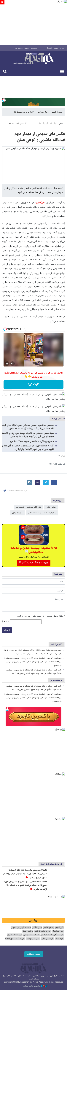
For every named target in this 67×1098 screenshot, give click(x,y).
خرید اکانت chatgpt (14, 939)
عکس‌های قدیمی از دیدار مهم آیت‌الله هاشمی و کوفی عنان (39, 137)
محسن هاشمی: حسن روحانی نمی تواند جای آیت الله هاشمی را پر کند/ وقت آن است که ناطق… (28, 427)
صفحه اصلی (56, 112)
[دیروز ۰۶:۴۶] (56, 874)
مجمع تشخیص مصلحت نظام (42, 513)
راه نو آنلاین (48, 927)
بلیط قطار (59, 939)
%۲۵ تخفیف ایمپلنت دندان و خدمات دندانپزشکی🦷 (33, 550)
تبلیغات (20, 48)
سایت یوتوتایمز (32, 939)
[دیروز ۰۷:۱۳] (56, 885)
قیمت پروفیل (47, 939)
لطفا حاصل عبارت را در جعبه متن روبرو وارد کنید (41, 616)
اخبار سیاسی (43, 112)
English (49, 48)
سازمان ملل (17, 513)
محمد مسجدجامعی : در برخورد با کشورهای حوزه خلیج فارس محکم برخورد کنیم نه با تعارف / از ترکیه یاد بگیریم (25, 885)
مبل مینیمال (57, 931)
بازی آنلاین (37, 927)
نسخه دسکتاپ (33, 954)
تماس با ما (34, 48)
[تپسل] (4, 100)
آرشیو (15, 48)
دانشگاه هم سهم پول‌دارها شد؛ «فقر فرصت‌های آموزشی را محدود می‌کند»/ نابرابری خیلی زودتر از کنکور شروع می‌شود (25, 874)
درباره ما (27, 48)
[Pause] (7, 363)
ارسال (7, 630)
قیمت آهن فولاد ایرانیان (51, 935)
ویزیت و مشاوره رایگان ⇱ (33, 562)
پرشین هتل (27, 931)
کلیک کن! (33, 384)
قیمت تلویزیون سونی (21, 927)
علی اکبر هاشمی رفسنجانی (28, 507)
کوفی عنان (51, 507)
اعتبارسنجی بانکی (31, 935)
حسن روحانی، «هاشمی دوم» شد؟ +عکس (32, 441)
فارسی (62, 48)
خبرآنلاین (33, 59)
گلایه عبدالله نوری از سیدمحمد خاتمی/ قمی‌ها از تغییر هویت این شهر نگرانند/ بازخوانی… (28, 447)
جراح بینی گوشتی (42, 931)
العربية (56, 48)
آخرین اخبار (56, 644)
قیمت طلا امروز (14, 935)
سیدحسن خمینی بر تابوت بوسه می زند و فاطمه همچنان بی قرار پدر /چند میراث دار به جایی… (28, 435)
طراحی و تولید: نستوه (32, 986)
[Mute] (12, 363)
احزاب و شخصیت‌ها (23, 112)
